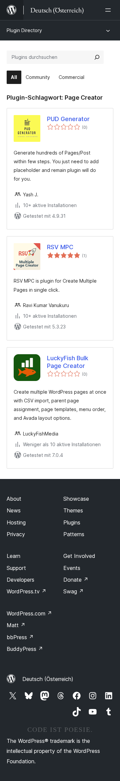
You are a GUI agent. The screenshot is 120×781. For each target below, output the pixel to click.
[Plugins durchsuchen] (97, 57)
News (14, 510)
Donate (75, 579)
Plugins (71, 522)
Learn (13, 556)
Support (16, 568)
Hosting (16, 522)
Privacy (16, 534)
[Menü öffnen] (109, 10)
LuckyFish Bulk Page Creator (67, 362)
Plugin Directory (24, 30)
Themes (73, 510)
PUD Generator (68, 118)
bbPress (20, 637)
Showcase (76, 498)
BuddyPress (25, 649)
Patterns (73, 534)
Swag (73, 591)
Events (71, 568)
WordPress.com (29, 613)
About (14, 498)
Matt (16, 625)
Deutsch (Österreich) (47, 679)
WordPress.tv (26, 591)
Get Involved (79, 556)
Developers (20, 579)
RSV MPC (60, 247)
